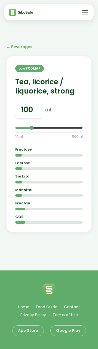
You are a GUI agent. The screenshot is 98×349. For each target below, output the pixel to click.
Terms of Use (65, 314)
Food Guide (46, 307)
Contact (72, 307)
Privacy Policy (33, 314)
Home (23, 307)
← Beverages (19, 46)
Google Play (68, 330)
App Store (28, 330)
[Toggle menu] (85, 12)
